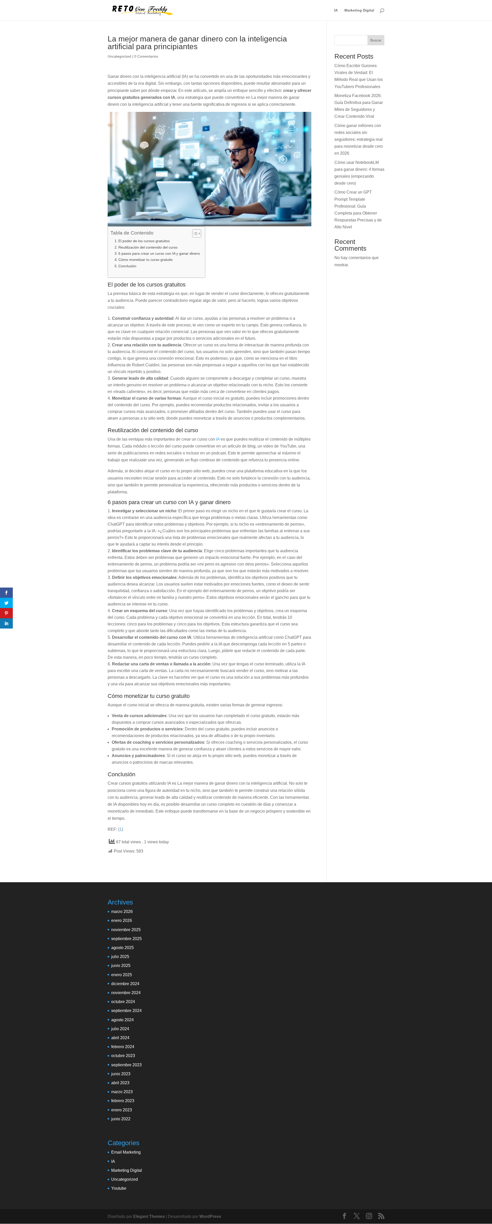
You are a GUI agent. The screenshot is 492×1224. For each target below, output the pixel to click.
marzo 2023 (122, 1092)
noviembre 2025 (126, 930)
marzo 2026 (122, 911)
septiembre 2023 (126, 1065)
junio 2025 (120, 965)
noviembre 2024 (126, 993)
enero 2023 (121, 1110)
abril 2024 (120, 1038)
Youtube (118, 1188)
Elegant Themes (149, 1216)
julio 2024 (120, 1029)
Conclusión (127, 266)
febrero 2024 (122, 1047)
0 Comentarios (146, 56)
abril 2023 (120, 1083)
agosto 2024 (122, 1020)
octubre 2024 (123, 1001)
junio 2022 (120, 1119)
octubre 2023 (123, 1055)
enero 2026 (121, 920)
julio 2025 (120, 956)
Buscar (376, 40)
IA (336, 10)
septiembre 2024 (126, 1010)
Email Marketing (126, 1152)
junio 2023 (120, 1074)
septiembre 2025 (126, 938)
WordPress (210, 1216)
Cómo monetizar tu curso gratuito (145, 260)
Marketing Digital (359, 10)
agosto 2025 (122, 947)
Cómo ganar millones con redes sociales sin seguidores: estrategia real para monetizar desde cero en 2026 (358, 139)
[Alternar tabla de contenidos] (194, 233)
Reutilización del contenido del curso (148, 247)
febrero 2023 (122, 1101)
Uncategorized (119, 56)
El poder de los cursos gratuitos (144, 241)
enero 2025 (121, 975)
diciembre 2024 (125, 984)
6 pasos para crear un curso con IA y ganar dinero (159, 253)
